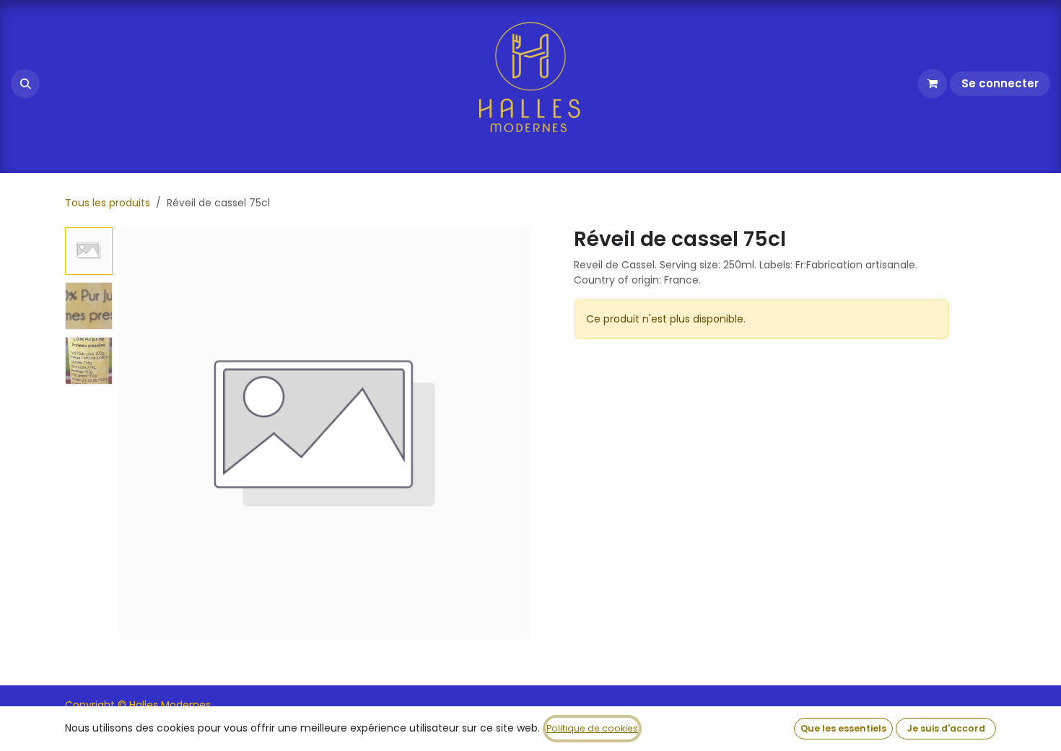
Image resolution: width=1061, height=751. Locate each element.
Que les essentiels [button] (843, 728)
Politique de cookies (592, 728)
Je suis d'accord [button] (946, 728)
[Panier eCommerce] (932, 83)
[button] (25, 83)
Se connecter (1000, 83)
